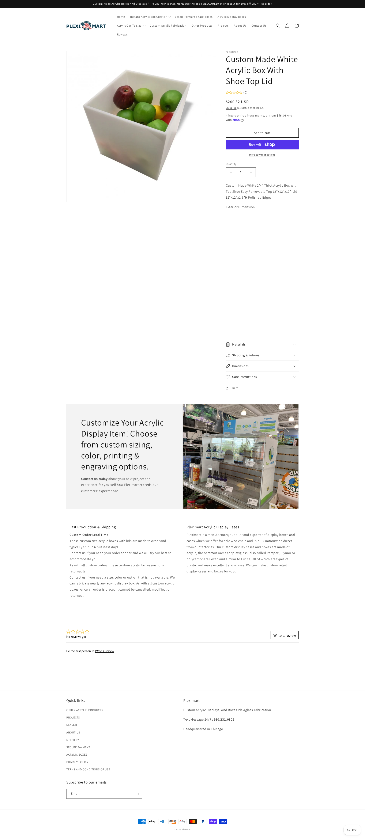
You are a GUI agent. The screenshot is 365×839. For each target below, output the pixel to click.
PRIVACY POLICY (77, 762)
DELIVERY (72, 740)
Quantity (231, 164)
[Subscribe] (137, 794)
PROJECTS (73, 717)
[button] (150, 16)
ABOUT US (73, 732)
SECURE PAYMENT (78, 747)
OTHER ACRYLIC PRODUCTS (84, 710)
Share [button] (234, 388)
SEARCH (71, 725)
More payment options (262, 154)
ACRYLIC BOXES (76, 754)
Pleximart (186, 829)
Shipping (231, 107)
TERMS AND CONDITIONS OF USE (88, 769)
